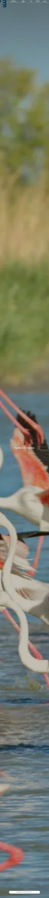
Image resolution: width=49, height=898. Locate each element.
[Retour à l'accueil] (0, 1)
